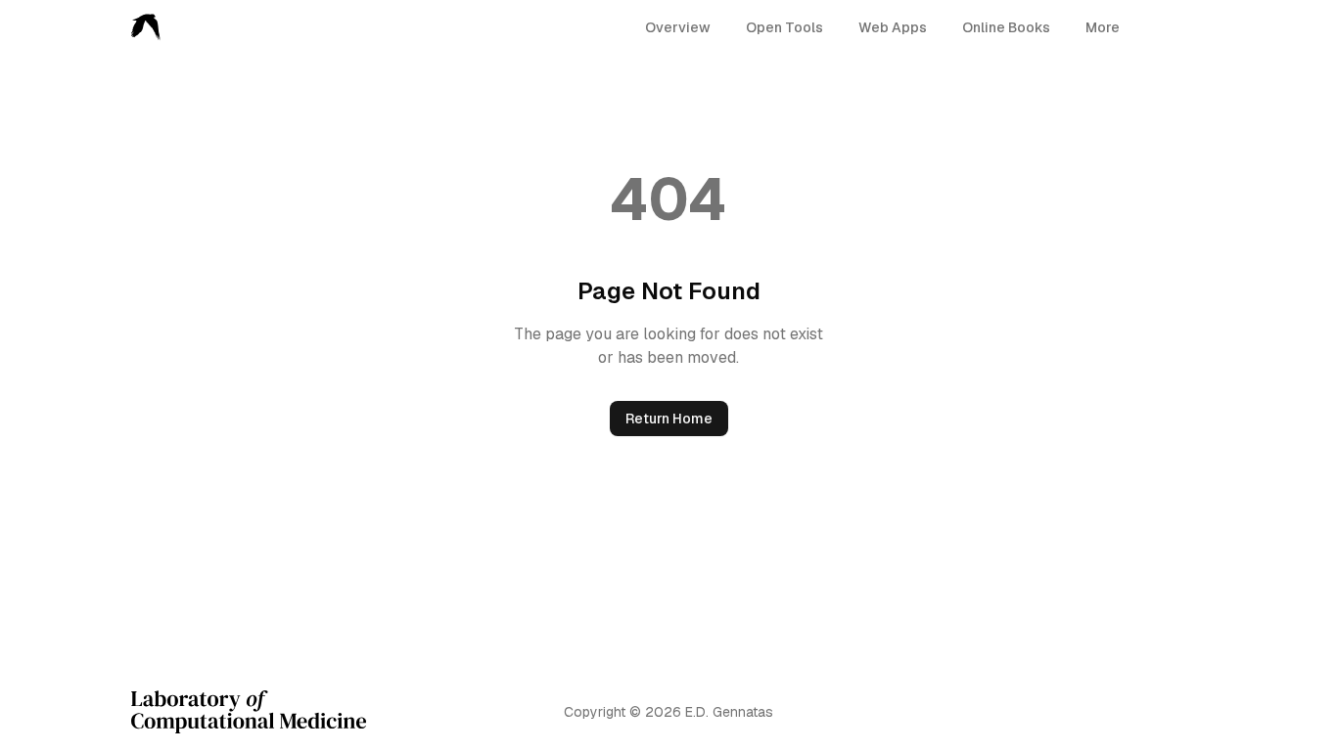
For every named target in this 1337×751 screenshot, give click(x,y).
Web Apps (892, 27)
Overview (678, 27)
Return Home (669, 418)
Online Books (1006, 27)
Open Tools (784, 27)
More (1102, 27)
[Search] (1151, 27)
